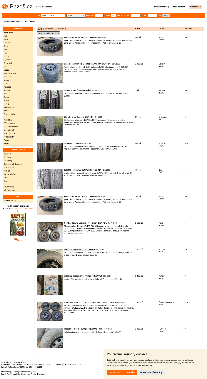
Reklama (38, 365)
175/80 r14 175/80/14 (73, 143)
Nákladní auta (9, 168)
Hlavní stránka (9, 21)
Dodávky (7, 157)
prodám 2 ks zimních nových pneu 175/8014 (83, 276)
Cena (137, 28)
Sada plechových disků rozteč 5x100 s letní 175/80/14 (87, 64)
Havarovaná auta (11, 127)
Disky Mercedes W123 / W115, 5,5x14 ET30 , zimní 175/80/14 (90, 302)
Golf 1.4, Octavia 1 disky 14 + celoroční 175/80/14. (85, 223)
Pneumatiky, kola (11, 133)
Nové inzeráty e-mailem (48, 33)
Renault (7, 90)
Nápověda (5, 365)
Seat (5, 94)
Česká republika (13, 374)
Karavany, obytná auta (13, 164)
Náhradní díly (9, 130)
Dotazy (13, 365)
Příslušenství (9, 137)
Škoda (6, 100)
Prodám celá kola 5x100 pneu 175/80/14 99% (83, 329)
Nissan (6, 80)
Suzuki (6, 97)
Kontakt (30, 365)
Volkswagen (9, 107)
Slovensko (25, 374)
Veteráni (7, 144)
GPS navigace (9, 123)
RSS (67, 365)
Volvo (6, 111)
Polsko (33, 374)
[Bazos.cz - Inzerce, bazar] (17, 8)
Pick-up (7, 171)
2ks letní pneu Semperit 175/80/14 (78, 117)
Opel (6, 83)
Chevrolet (8, 63)
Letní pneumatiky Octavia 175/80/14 (79, 249)
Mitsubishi (8, 77)
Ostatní (6, 181)
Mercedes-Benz (10, 73)
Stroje (6, 178)
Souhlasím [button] (114, 372)
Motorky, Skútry (10, 200)
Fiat (5, 49)
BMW (6, 39)
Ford (5, 53)
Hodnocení (21, 365)
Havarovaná (9, 187)
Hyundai (7, 60)
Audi (5, 36)
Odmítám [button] (130, 372)
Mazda (6, 70)
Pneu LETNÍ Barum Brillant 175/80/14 (80, 37)
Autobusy (7, 154)
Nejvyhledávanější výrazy (24, 372)
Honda (6, 56)
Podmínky (47, 365)
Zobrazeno (188, 28)
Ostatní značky (10, 114)
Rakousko (41, 374)
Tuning (6, 140)
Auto (19, 21)
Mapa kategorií (7, 372)
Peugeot (7, 87)
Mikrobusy (8, 161)
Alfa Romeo (8, 32)
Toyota (6, 104)
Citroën (7, 43)
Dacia (6, 46)
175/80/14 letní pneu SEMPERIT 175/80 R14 (82, 170)
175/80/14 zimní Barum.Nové (76, 90)
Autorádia (8, 120)
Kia (5, 66)
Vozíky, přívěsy (10, 174)
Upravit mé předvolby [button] (151, 372)
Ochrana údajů (58, 365)
